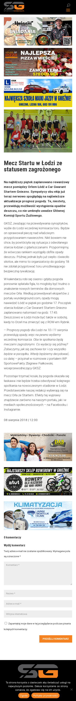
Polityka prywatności (45, 695)
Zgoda (23, 695)
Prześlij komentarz (56, 638)
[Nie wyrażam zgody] (71, 689)
